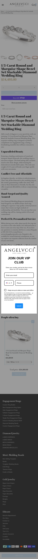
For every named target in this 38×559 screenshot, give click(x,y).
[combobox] (9, 283)
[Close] (34, 247)
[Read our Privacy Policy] (32, 293)
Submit (19, 306)
